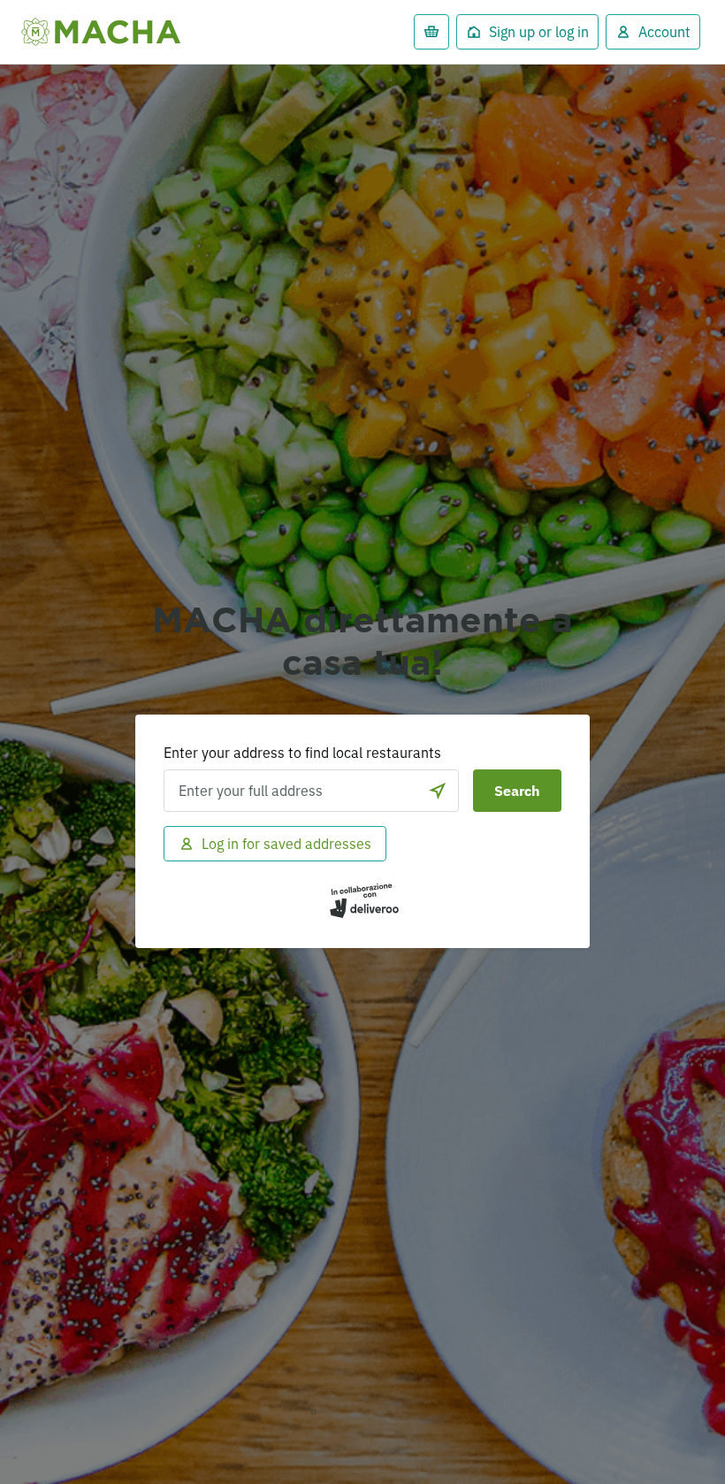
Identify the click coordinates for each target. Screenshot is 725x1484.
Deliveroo (100, 32)
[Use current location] (438, 790)
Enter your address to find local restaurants (302, 752)
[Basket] (431, 32)
